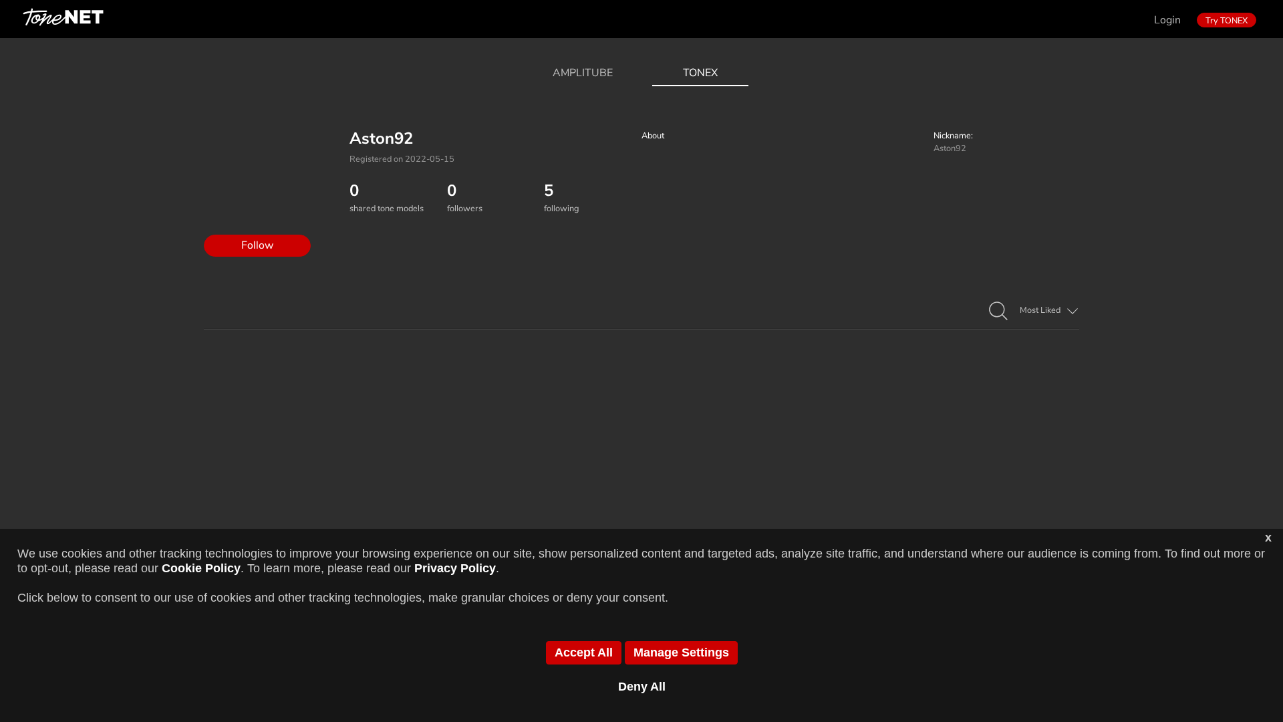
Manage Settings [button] (681, 652)
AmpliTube (583, 73)
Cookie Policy (201, 568)
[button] (998, 311)
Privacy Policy (455, 568)
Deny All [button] (642, 686)
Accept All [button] (584, 652)
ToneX (700, 73)
